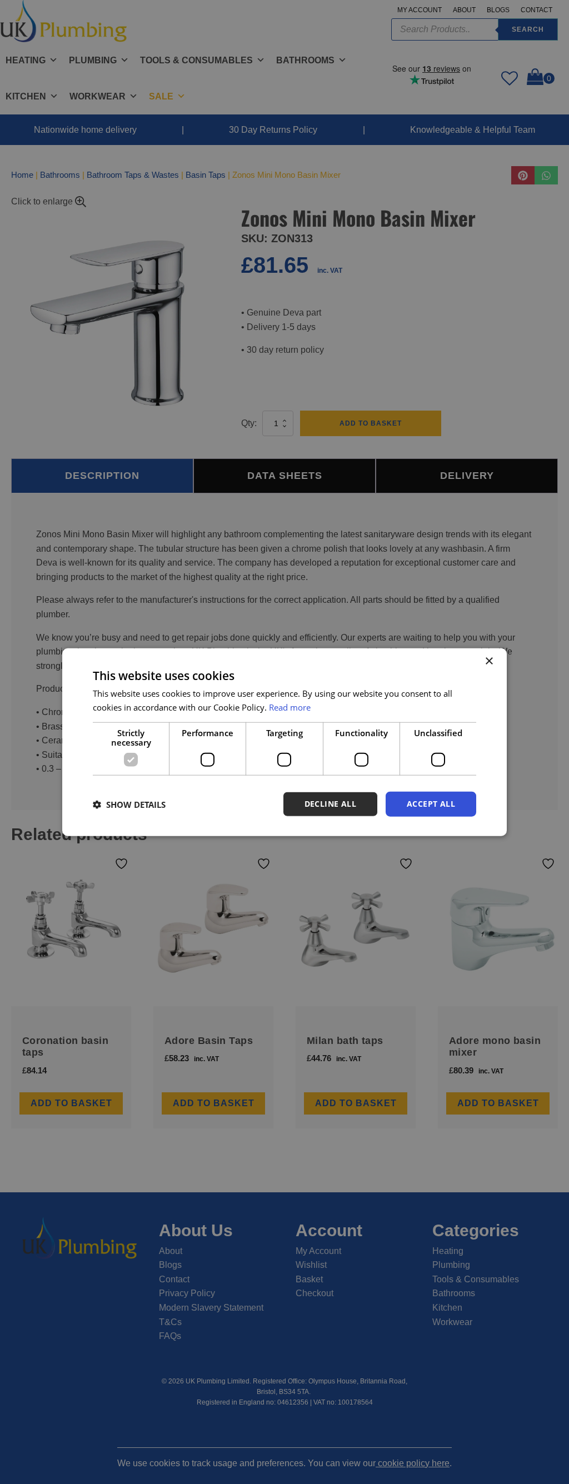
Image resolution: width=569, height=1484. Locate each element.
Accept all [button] (431, 803)
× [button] (489, 661)
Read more (290, 706)
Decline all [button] (330, 803)
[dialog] (284, 742)
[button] (129, 804)
